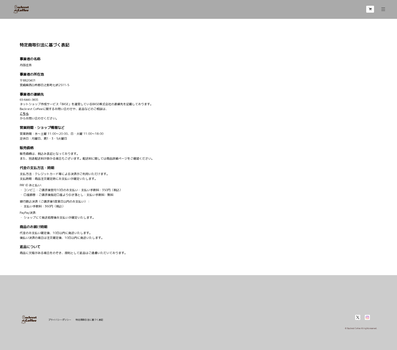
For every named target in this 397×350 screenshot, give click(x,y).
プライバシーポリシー (59, 319)
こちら (24, 114)
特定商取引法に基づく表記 (89, 319)
